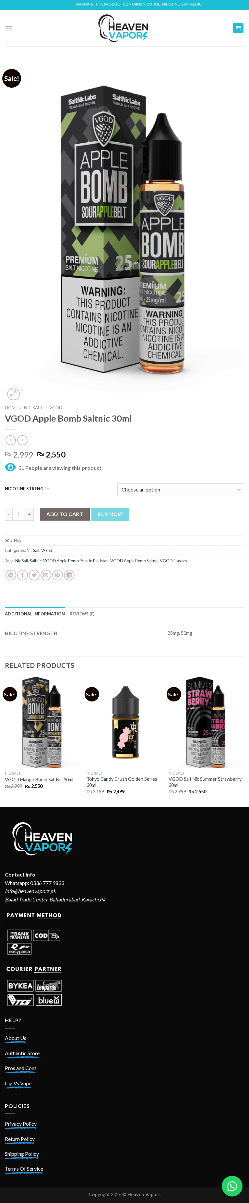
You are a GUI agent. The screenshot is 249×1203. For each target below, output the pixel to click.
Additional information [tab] (35, 613)
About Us (15, 1038)
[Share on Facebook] (22, 575)
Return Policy (20, 1139)
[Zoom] (13, 394)
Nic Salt (33, 407)
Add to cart (64, 514)
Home (11, 407)
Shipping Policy (22, 1154)
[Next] (244, 741)
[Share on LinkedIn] (69, 575)
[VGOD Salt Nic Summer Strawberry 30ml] (206, 722)
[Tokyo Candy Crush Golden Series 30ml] (124, 722)
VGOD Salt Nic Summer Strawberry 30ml (205, 782)
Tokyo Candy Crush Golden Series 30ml (122, 782)
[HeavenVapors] (124, 28)
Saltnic (36, 560)
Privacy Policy (21, 1123)
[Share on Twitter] (34, 575)
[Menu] (9, 28)
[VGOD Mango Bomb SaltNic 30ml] (42, 722)
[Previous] (5, 741)
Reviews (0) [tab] (82, 613)
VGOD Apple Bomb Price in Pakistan (76, 560)
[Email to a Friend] (46, 575)
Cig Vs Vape (18, 1083)
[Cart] (238, 28)
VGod (55, 407)
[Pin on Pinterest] (57, 575)
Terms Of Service (24, 1168)
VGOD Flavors (173, 560)
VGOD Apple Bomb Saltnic (134, 560)
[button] (232, 1186)
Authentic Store (22, 1053)
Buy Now (110, 514)
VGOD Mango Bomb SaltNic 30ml (39, 779)
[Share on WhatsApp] (11, 575)
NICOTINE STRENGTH (27, 489)
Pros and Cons (21, 1068)
